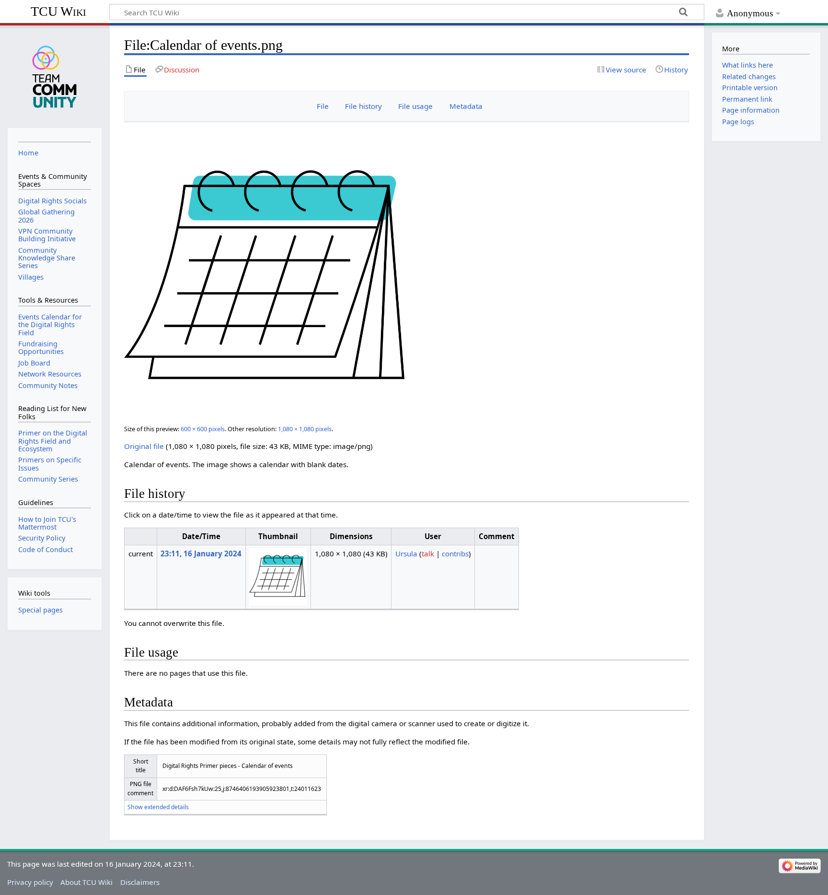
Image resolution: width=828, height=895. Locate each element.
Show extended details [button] (158, 807)
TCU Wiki (58, 11)
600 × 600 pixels (203, 428)
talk (428, 553)
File (323, 106)
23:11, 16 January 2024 (201, 553)
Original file (144, 446)
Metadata (466, 106)
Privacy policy (30, 882)
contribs (455, 553)
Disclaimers (140, 882)
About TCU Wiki (86, 882)
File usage (415, 106)
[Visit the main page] (54, 76)
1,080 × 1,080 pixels (305, 428)
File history (363, 106)
